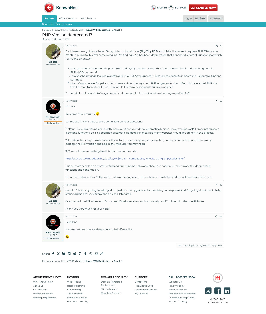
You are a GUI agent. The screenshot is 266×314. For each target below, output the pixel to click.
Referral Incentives (43, 293)
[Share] (217, 46)
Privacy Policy (176, 285)
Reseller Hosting (76, 285)
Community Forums (146, 289)
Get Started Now (203, 7)
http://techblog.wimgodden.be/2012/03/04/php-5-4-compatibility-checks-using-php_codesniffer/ (124, 158)
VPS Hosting (74, 289)
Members (87, 18)
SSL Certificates (109, 289)
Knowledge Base (144, 285)
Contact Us (141, 281)
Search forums (64, 24)
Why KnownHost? (43, 281)
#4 (220, 216)
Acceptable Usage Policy (182, 297)
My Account (141, 293)
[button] (76, 18)
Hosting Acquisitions (44, 297)
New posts (47, 24)
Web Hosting (74, 281)
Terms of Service (178, 289)
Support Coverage (178, 301)
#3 (221, 185)
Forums (49, 18)
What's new (66, 18)
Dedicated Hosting (77, 297)
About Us (38, 285)
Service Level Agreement (182, 293)
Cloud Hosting (75, 293)
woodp (48, 39)
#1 (221, 45)
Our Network (40, 289)
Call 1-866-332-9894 (182, 277)
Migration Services (111, 293)
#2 (221, 101)
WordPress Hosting (77, 301)
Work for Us (175, 281)
